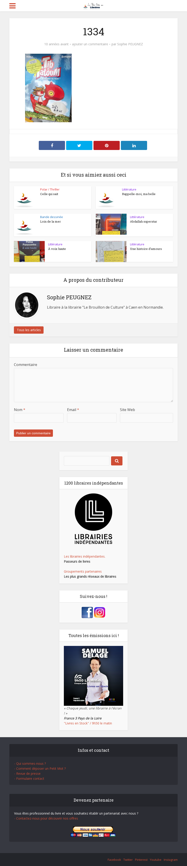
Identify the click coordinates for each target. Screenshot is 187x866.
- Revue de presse (27, 773)
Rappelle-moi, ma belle (139, 194)
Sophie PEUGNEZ (130, 44)
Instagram (171, 860)
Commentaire (25, 364)
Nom (19, 409)
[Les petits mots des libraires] (94, 5)
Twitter (128, 860)
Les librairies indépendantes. (84, 556)
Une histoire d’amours (146, 249)
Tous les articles (29, 330)
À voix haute (57, 249)
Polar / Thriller (50, 189)
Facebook (114, 860)
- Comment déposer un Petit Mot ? (40, 768)
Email (73, 409)
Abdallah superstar (143, 221)
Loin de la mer (50, 221)
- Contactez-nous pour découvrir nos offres (46, 818)
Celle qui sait (49, 194)
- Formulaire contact (29, 778)
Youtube (155, 860)
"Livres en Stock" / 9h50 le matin (88, 723)
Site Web (127, 409)
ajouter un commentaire (90, 44)
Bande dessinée (51, 217)
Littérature (129, 189)
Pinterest (141, 860)
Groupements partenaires (83, 571)
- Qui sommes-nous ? (30, 763)
